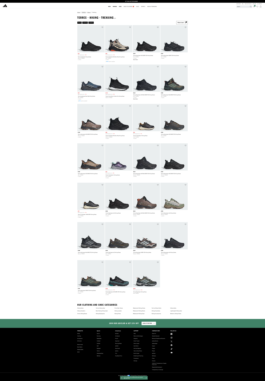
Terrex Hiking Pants (156, 308)
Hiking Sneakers (81, 311)
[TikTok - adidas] (179, 349)
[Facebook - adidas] (179, 334)
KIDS (120, 6)
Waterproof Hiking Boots (139, 311)
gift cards (254, 3)
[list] (126, 23)
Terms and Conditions (142, 375)
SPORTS (143, 6)
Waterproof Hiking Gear (139, 313)
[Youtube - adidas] (179, 353)
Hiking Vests (173, 308)
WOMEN (115, 6)
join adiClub (259, 3)
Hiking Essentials (156, 311)
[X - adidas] (179, 341)
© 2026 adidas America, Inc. (132, 379)
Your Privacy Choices (122, 375)
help (242, 3)
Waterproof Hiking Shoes (139, 308)
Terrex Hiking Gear (100, 308)
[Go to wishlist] (257, 6)
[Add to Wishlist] (102, 27)
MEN (109, 6)
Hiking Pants (117, 313)
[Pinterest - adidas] (179, 345)
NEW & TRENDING (152, 6)
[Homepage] (5, 6)
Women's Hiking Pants (175, 313)
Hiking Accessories (156, 313)
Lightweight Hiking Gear (176, 311)
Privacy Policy (134, 375)
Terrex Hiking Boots (82, 313)
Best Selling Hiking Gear (102, 311)
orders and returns (248, 3)
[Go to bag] (260, 6)
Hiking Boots (80, 308)
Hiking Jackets (118, 311)
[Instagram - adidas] (179, 338)
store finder (238, 3)
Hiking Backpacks (100, 313)
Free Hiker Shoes (118, 308)
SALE (137, 6)
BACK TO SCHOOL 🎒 (129, 6)
